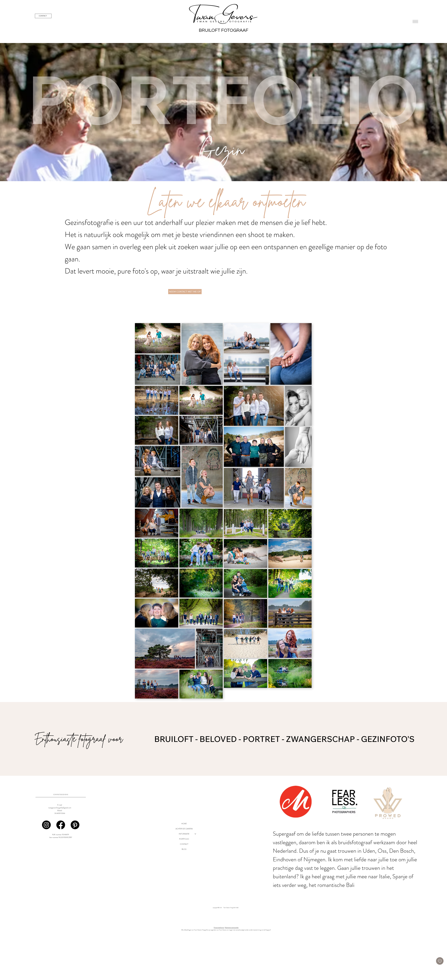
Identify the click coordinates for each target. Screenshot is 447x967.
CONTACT (184, 844)
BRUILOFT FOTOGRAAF (223, 30)
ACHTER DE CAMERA (184, 828)
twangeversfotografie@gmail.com (59, 807)
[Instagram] (46, 825)
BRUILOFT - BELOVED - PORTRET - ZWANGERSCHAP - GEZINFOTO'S (284, 739)
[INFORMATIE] (195, 833)
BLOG (184, 849)
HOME (184, 823)
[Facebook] (60, 825)
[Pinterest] (75, 825)
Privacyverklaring (219, 928)
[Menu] (415, 21)
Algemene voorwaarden (232, 928)
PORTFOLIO (184, 839)
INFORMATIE (184, 834)
